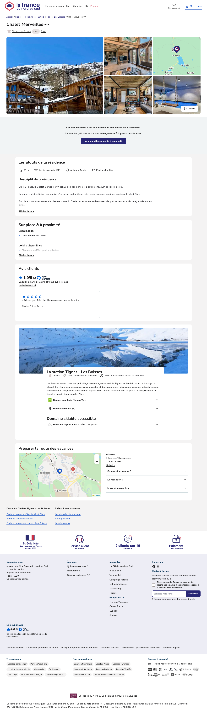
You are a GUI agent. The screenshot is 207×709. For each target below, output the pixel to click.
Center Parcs (116, 606)
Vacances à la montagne (31, 674)
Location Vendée (123, 669)
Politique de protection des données (79, 647)
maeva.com (115, 570)
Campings (12, 674)
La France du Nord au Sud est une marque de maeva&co (107, 695)
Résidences (54, 669)
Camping (77, 6)
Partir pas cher (62, 518)
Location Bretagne (104, 669)
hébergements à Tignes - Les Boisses (120, 133)
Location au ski (62, 523)
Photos (192, 109)
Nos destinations (14, 647)
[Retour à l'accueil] (22, 6)
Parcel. (113, 593)
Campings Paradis (118, 579)
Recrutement (73, 570)
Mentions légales (171, 647)
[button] (59, 471)
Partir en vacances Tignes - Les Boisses (26, 523)
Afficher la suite (26, 211)
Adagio (113, 615)
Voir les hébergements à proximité (103, 141)
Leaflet (97, 495)
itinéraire (110, 465)
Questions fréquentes (17, 579)
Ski (86, 6)
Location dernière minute (68, 514)
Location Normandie (83, 664)
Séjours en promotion (55, 674)
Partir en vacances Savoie (19, 518)
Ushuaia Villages (117, 584)
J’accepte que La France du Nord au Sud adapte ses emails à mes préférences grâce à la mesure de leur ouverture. (178, 585)
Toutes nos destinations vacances (109, 674)
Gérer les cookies (110, 647)
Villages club (39, 669)
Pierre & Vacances (118, 602)
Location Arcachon (82, 674)
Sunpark (113, 610)
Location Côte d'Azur (83, 669)
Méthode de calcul (27, 285)
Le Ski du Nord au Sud (121, 566)
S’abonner (193, 594)
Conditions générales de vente (42, 647)
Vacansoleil (115, 575)
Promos (94, 6)
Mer (68, 6)
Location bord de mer (17, 664)
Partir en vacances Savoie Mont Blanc (25, 514)
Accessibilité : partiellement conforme (141, 647)
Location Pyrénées (121, 664)
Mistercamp (115, 588)
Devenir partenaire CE (78, 575)
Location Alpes (102, 664)
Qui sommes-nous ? (77, 566)
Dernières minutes (54, 6)
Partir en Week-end (38, 664)
